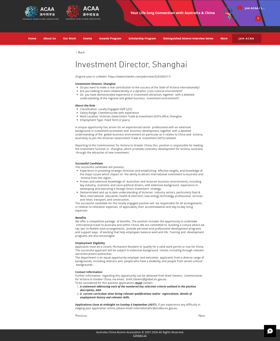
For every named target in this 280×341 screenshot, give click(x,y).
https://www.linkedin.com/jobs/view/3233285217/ (139, 76)
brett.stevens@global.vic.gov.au (146, 279)
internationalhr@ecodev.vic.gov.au (155, 308)
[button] (258, 17)
